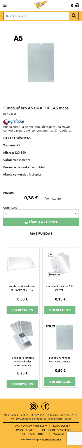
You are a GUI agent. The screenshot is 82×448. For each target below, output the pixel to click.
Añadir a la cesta (43, 222)
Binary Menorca (51, 439)
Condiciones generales (31, 426)
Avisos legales (25, 430)
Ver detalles (22, 310)
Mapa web (59, 434)
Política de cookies (34, 434)
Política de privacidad (56, 430)
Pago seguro (61, 426)
